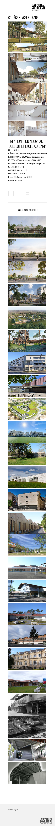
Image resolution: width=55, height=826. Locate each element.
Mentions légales (13, 809)
